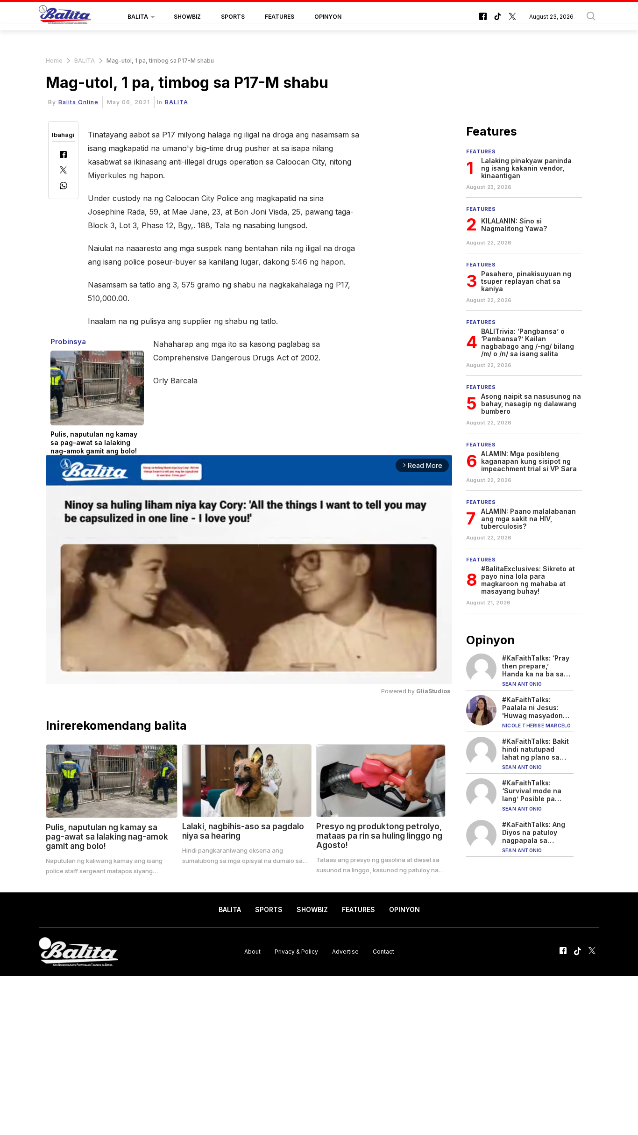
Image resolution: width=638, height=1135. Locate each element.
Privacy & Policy (296, 951)
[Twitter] (63, 171)
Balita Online (78, 102)
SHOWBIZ (187, 16)
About (252, 951)
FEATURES (279, 16)
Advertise (345, 951)
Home (54, 60)
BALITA (138, 16)
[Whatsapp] (63, 187)
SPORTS (233, 16)
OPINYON (327, 16)
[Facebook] (63, 155)
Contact (383, 951)
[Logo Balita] (65, 17)
